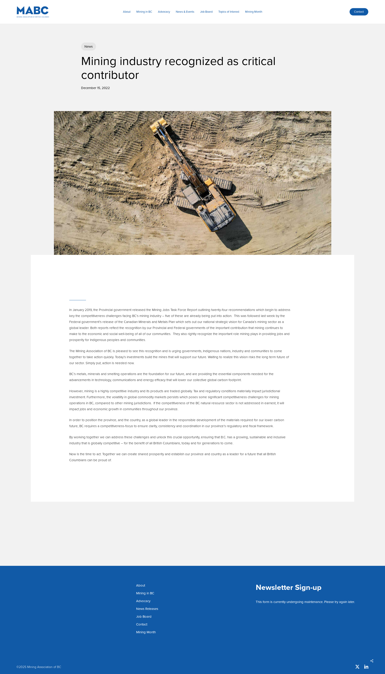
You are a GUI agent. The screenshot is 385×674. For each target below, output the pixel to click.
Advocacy (143, 601)
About (140, 585)
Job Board (144, 616)
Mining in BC (145, 593)
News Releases (147, 608)
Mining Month (146, 632)
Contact (141, 624)
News (88, 46)
